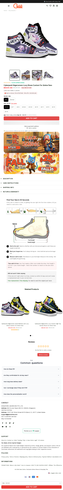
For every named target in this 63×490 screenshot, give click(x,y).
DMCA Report (5, 473)
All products (12, 10)
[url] (9, 414)
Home (5, 10)
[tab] (30, 335)
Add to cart (31, 487)
